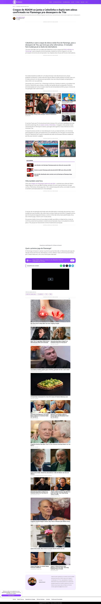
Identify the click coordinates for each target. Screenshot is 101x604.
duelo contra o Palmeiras (48, 125)
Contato (48, 599)
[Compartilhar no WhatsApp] (61, 266)
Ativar (72, 260)
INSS (87, 2)
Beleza (82, 2)
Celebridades (66, 2)
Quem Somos (20, 599)
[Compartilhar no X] (67, 266)
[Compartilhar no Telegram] (73, 266)
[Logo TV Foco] (17, 2)
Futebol (77, 2)
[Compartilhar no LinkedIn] (70, 266)
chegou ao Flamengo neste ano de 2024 (43, 183)
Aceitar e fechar (11, 595)
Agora (72, 2)
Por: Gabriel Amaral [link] (20, 17)
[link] (32, 581)
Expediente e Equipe (30, 599)
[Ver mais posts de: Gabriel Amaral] (14, 18)
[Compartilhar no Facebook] (64, 266)
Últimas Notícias (57, 2)
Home (50, 2)
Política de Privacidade (56, 599)
